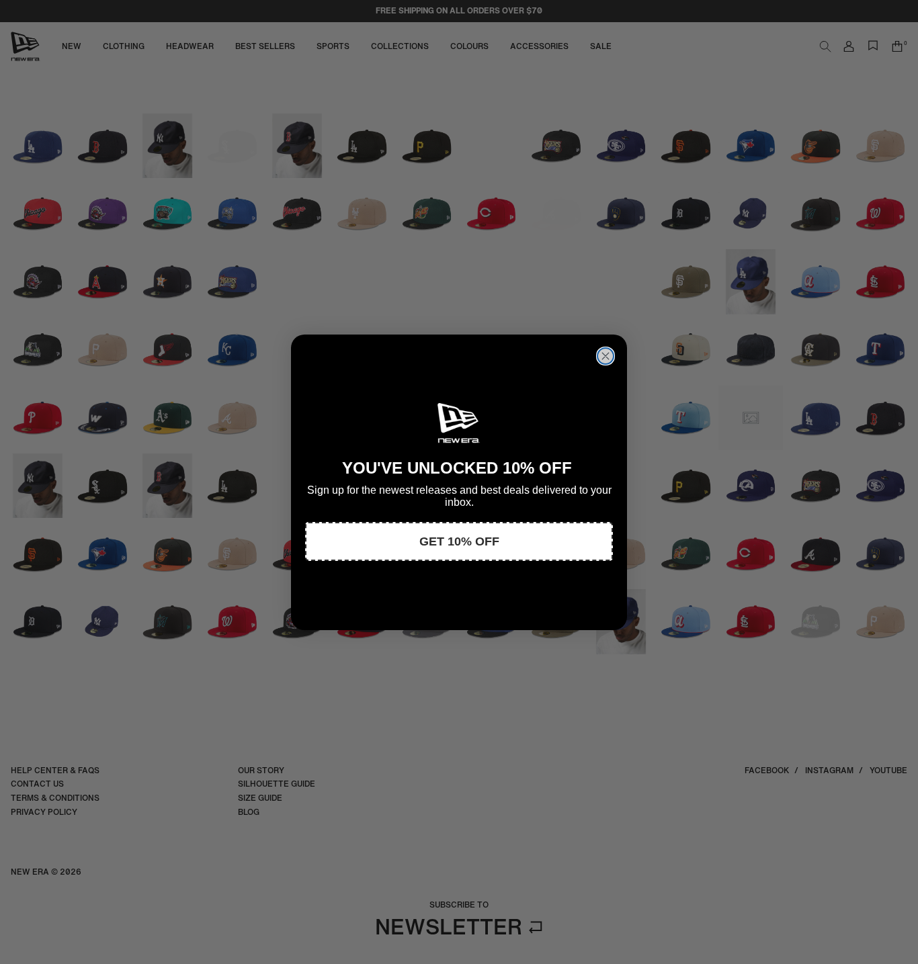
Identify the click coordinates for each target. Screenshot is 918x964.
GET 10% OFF (459, 541)
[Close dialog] (605, 356)
